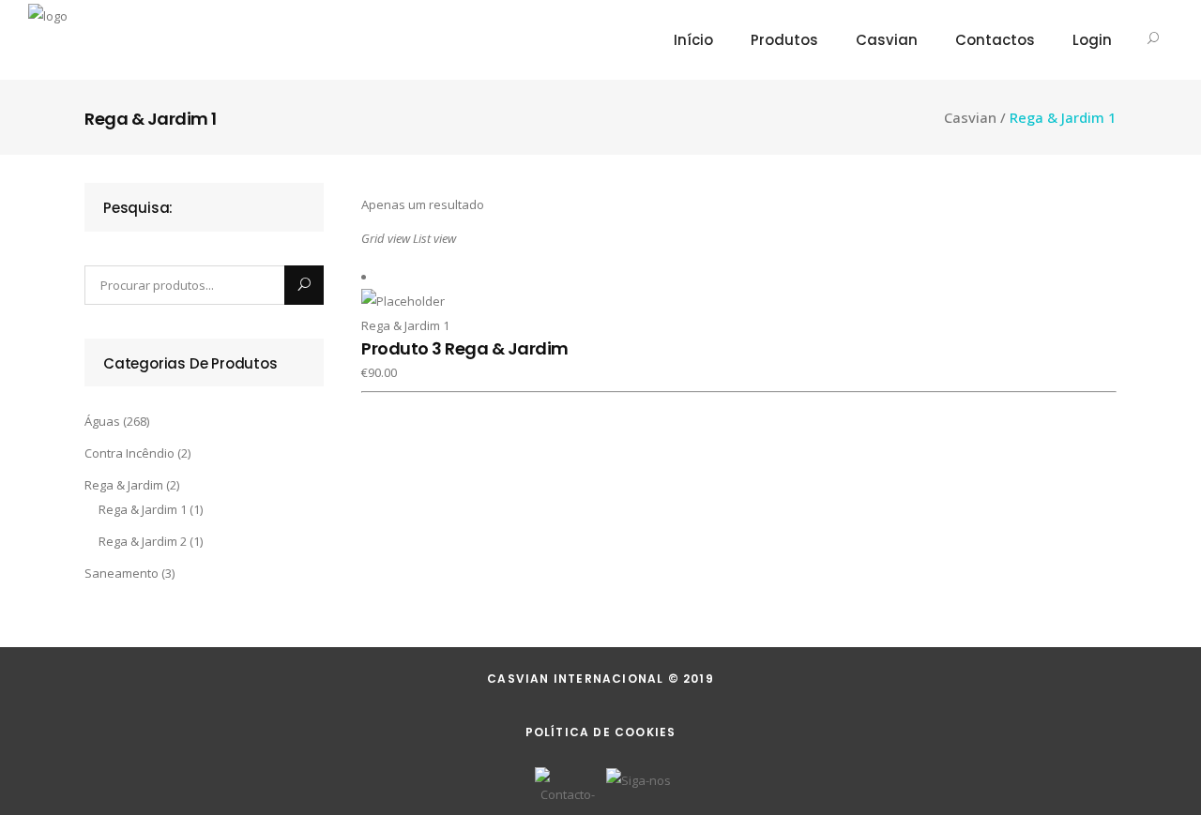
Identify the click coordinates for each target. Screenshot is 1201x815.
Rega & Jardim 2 (143, 541)
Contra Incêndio (129, 453)
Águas (102, 421)
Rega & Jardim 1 (143, 509)
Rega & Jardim (123, 484)
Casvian (970, 118)
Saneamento (121, 573)
